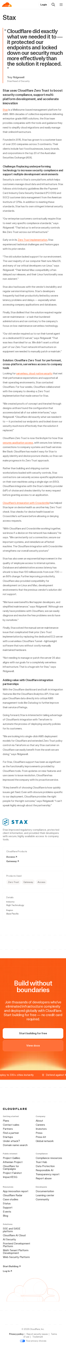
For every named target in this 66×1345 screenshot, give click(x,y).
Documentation (45, 1191)
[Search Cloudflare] (53, 4)
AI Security (9, 1239)
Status (7, 1203)
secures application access (18, 442)
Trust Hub (41, 1162)
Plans (6, 1120)
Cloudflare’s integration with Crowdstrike (26, 502)
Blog (5, 1215)
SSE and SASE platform (11, 1230)
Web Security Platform (16, 1257)
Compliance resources (49, 1158)
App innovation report (15, 1191)
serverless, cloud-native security (34, 373)
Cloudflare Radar (12, 1195)
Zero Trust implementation (32, 239)
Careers (40, 1124)
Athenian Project (13, 1162)
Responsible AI (44, 1170)
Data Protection (45, 1166)
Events (7, 1211)
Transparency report (47, 1174)
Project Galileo (11, 1158)
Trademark (37, 1337)
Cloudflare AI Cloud (14, 1235)
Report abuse (44, 1178)
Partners (8, 1128)
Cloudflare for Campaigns (11, 1167)
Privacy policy (16, 1334)
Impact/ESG (10, 1177)
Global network (45, 1141)
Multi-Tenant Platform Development (15, 1252)
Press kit (41, 1137)
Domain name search (15, 1145)
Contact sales (11, 1124)
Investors (41, 1128)
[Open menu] (61, 4)
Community (42, 1199)
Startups (8, 1137)
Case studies (10, 1199)
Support (7, 1207)
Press (39, 1132)
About (39, 1120)
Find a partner (11, 1132)
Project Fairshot (12, 1173)
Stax (5, 109)
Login (43, 4)
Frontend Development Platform (16, 1245)
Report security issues (37, 1334)
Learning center (45, 1195)
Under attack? (11, 1141)
